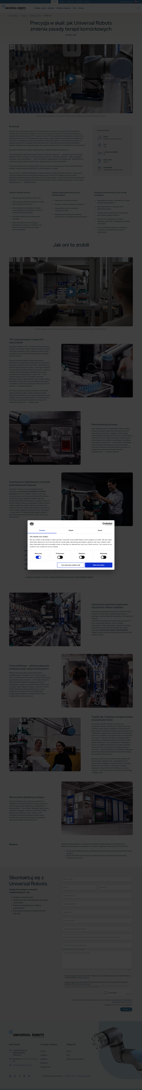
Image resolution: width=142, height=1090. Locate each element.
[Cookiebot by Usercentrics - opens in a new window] (103, 523)
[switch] (60, 557)
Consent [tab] (42, 530)
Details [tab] (71, 530)
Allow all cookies (98, 565)
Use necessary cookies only (70, 565)
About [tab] (100, 530)
